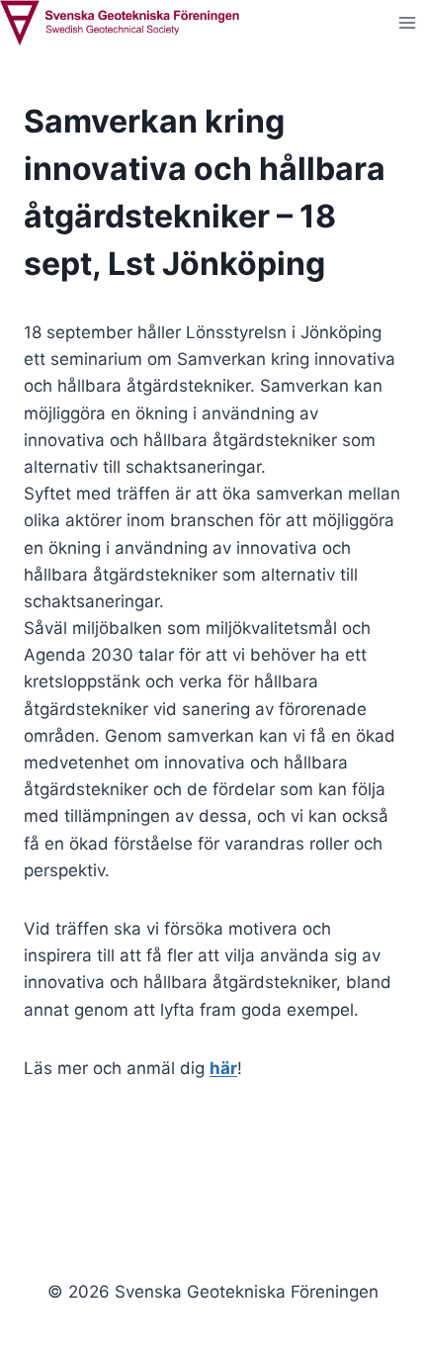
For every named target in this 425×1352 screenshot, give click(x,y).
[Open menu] (406, 23)
